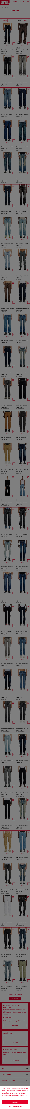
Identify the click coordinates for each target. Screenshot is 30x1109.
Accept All (15, 1102)
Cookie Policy (17, 1097)
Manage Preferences (18, 1095)
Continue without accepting (15, 1106)
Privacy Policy (7, 1097)
